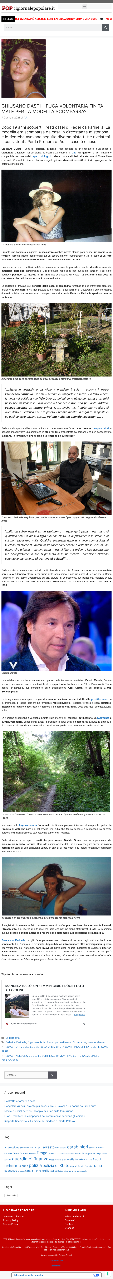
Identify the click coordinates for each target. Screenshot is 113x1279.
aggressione (11, 1147)
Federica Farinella (15, 1042)
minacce (89, 1160)
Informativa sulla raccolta (28, 1275)
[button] (84, 6)
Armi (32, 1148)
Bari (57, 1147)
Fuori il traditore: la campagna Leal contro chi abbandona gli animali (44, 1116)
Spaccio (29, 1171)
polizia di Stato (56, 1165)
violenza (67, 1171)
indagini (52, 1159)
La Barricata (12, 1037)
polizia (35, 1165)
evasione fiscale (55, 1153)
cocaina (8, 1153)
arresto (49, 1147)
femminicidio (68, 1153)
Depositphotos (56, 1266)
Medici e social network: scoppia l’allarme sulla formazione (38, 1111)
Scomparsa (79, 1042)
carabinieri (77, 1146)
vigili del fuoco (56, 1171)
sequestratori (101, 428)
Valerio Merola (96, 1042)
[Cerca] (105, 27)
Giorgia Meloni (101, 1154)
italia (59, 1160)
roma (97, 1165)
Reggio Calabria (85, 1166)
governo (7, 1160)
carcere (92, 1148)
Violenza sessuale (79, 1171)
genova (91, 1153)
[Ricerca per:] (26, 1075)
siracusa (21, 1171)
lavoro (64, 1160)
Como (16, 1153)
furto (84, 1153)
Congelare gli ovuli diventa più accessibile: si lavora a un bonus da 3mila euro (50, 1106)
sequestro (11, 1170)
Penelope (52, 1042)
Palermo (23, 1165)
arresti (38, 1147)
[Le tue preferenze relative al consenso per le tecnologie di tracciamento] (108, 1274)
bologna (63, 1148)
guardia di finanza (30, 1158)
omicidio (10, 1166)
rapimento (103, 718)
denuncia (32, 1154)
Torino (37, 1170)
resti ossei (65, 1042)
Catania (100, 1147)
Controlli (24, 1153)
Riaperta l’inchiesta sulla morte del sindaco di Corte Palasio (39, 1121)
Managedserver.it (56, 1261)
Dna (74, 152)
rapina (73, 1166)
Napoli (97, 1159)
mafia (70, 1159)
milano (80, 1159)
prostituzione (99, 699)
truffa (45, 1170)
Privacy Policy (11, 1195)
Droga (42, 1153)
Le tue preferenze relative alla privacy (69, 1275)
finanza (78, 1153)
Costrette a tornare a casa (19, 1101)
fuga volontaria (28, 825)
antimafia (24, 1148)
